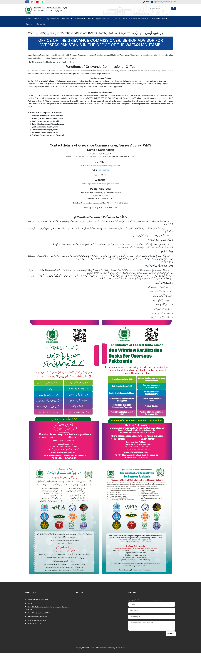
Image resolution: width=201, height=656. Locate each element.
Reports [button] (29, 24)
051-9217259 (104, 170)
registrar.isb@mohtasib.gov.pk (165, 2)
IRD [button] (89, 19)
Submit (170, 633)
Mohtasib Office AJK (34, 624)
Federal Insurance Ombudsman (37, 617)
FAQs (30, 603)
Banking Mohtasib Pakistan (37, 620)
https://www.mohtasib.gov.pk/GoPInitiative (103, 184)
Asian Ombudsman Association (38, 600)
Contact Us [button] (40, 24)
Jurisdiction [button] (66, 19)
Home (28, 19)
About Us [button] (37, 19)
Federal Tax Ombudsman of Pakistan (39, 613)
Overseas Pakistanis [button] (158, 19)
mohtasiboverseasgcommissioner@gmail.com (103, 165)
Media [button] (116, 19)
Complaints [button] (79, 19)
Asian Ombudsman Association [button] (134, 19)
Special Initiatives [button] (102, 19)
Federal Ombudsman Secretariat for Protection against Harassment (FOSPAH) (47, 608)
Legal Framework (52, 19)
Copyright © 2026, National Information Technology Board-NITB (100, 648)
